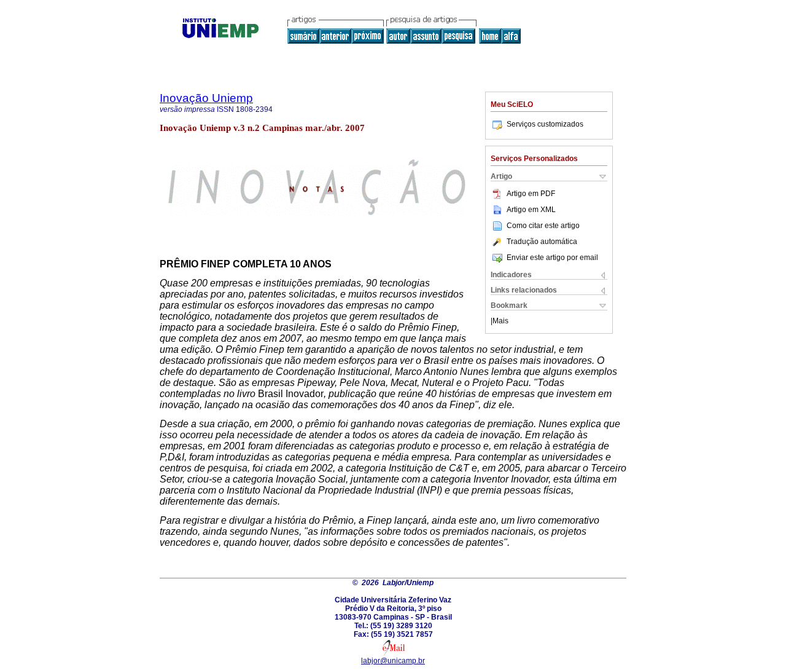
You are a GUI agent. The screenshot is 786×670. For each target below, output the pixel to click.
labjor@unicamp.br (393, 660)
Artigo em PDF (531, 193)
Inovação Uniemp (206, 98)
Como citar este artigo (543, 225)
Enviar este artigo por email (552, 257)
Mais (500, 321)
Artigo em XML (531, 209)
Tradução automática (542, 241)
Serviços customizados (545, 124)
